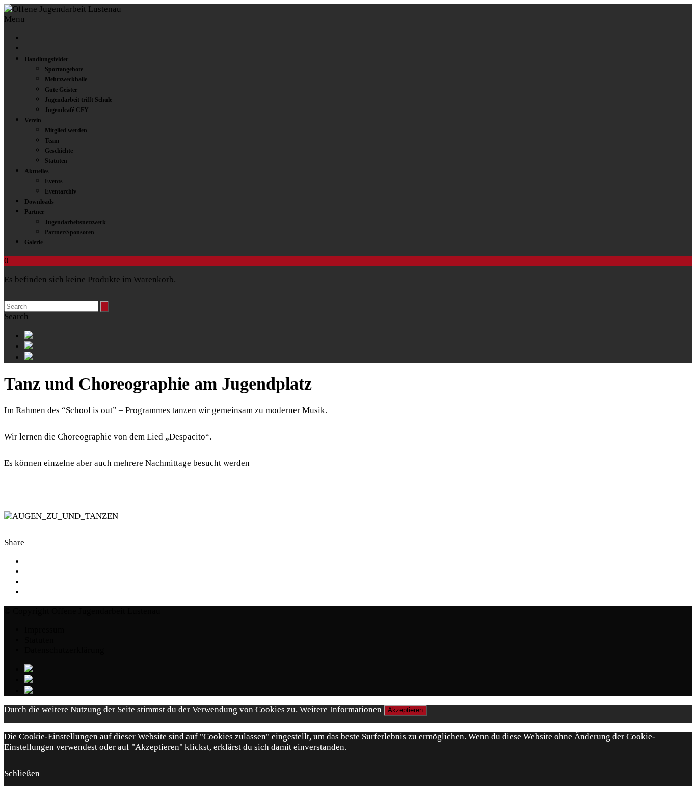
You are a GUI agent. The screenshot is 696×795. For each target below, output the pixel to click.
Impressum (44, 630)
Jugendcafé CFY (67, 110)
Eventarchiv (60, 191)
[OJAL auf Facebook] (358, 336)
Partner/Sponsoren (69, 232)
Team (52, 140)
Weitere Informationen (341, 710)
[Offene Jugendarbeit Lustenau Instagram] (358, 357)
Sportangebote (64, 69)
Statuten (56, 161)
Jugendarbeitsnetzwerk (75, 222)
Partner (34, 211)
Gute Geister (61, 89)
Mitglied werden (66, 130)
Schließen (22, 773)
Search (16, 316)
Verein (32, 120)
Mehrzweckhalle (66, 79)
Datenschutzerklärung (64, 650)
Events (54, 181)
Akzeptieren (405, 710)
